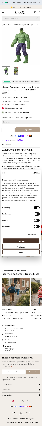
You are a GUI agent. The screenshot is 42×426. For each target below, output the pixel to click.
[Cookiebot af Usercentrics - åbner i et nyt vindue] (31, 173)
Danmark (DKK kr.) (21, 401)
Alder (10, 25)
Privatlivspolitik (13, 419)
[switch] (37, 214)
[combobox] (21, 18)
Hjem (3, 25)
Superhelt (16, 168)
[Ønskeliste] (35, 12)
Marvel (9, 90)
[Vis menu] (3, 12)
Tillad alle (21, 241)
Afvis (21, 252)
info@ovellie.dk (10, 343)
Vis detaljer (32, 235)
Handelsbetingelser (27, 419)
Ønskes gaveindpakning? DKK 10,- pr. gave (17, 118)
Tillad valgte (21, 247)
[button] (3, 2)
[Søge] (37, 18)
